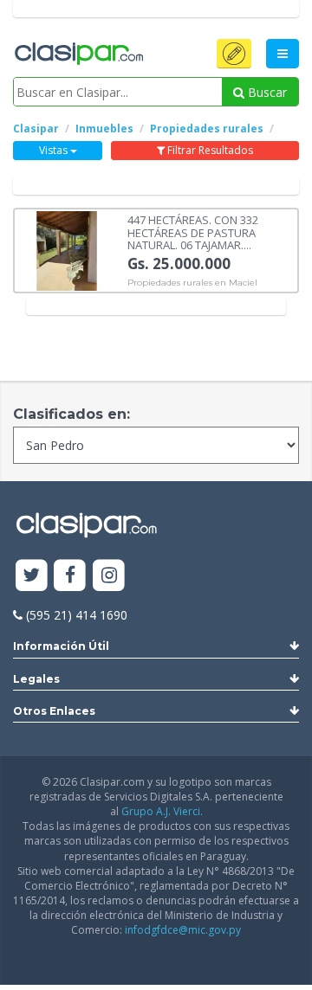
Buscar (265, 92)
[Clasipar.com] (78, 54)
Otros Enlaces (54, 710)
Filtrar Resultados (209, 150)
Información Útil (61, 646)
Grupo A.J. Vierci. (162, 811)
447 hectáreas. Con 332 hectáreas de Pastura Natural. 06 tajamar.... (192, 231)
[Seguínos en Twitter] (31, 576)
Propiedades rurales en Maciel (192, 283)
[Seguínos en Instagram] (108, 576)
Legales (36, 678)
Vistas (54, 150)
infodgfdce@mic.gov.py (183, 929)
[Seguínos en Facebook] (70, 576)
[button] (234, 53)
